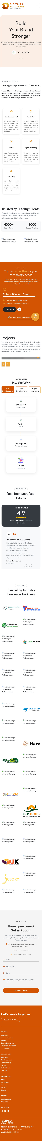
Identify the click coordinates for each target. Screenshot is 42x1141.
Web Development (7, 387)
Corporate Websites (7, 1033)
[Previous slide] (3, 362)
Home (2, 1075)
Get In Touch (22, 985)
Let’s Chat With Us (23, 50)
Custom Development (7, 1038)
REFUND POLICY (6, 1125)
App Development (21, 387)
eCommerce (4, 1030)
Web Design (4, 1052)
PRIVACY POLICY (26, 1122)
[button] (26, 562)
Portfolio (3, 1082)
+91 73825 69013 (21, 945)
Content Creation (6, 1063)
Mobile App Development (8, 1041)
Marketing (4, 1036)
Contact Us (10, 307)
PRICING (19, 1125)
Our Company (5, 1077)
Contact (3, 1085)
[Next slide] (8, 362)
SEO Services (5, 1043)
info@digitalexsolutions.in (22, 949)
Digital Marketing (35, 387)
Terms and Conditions (9, 1122)
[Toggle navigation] (37, 6)
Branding (3, 1060)
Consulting (4, 1066)
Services (3, 1080)
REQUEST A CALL (11, 1015)
